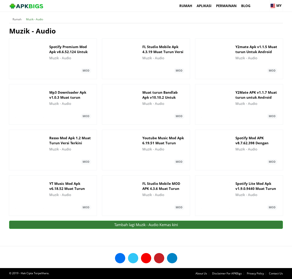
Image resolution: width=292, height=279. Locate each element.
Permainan (226, 5)
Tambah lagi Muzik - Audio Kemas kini (146, 224)
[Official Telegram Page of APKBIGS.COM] (172, 258)
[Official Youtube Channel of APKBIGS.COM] (146, 258)
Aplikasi (204, 5)
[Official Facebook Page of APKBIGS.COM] (120, 258)
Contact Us (276, 273)
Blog (245, 5)
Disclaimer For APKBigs (227, 273)
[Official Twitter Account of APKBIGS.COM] (133, 258)
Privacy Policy (255, 273)
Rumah (185, 5)
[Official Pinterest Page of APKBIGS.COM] (159, 258)
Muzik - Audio (34, 19)
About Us (201, 273)
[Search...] (265, 3)
